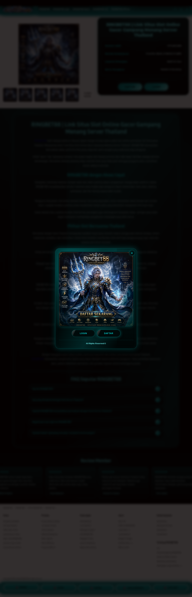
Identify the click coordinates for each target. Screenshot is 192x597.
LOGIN (83, 333)
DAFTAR (108, 333)
